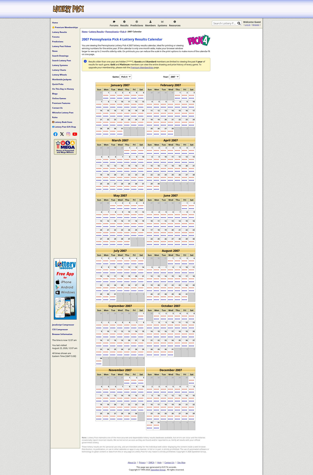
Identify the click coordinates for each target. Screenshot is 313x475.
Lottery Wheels (59, 74)
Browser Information (62, 334)
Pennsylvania (112, 31)
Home (55, 22)
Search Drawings (60, 55)
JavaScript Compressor (63, 324)
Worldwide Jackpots (61, 79)
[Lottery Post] (68, 9)
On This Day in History (63, 89)
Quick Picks (57, 84)
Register (255, 25)
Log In (247, 25)
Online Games (59, 98)
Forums (114, 25)
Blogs (55, 93)
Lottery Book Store (63, 122)
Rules (55, 117)
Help (159, 462)
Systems (162, 25)
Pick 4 (123, 31)
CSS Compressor (60, 329)
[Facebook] (55, 134)
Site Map (181, 462)
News (55, 51)
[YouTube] (74, 134)
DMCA (151, 462)
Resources (174, 25)
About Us (132, 462)
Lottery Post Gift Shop (65, 126)
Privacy (142, 462)
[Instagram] (68, 134)
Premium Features (61, 103)
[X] (62, 134)
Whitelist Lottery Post (62, 112)
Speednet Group (158, 469)
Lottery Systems (60, 65)
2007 (173, 76)
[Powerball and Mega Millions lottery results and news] (65, 154)
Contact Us (57, 107)
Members (150, 25)
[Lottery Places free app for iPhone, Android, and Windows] (65, 318)
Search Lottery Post (61, 60)
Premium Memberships (66, 27)
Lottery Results (59, 32)
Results (124, 25)
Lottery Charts (59, 70)
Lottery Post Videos (61, 46)
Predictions (136, 25)
